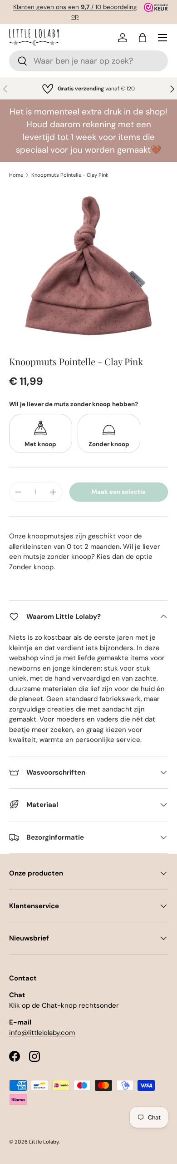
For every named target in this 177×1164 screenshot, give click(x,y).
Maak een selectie (119, 492)
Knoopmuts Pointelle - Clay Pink (69, 175)
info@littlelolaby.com (42, 1032)
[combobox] (88, 60)
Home (16, 175)
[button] (142, 38)
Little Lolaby (44, 1142)
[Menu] (162, 38)
